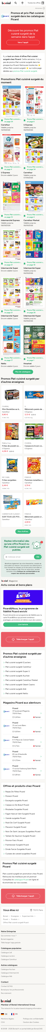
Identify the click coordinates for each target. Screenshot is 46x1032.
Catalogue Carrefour (9, 959)
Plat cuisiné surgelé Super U (17, 671)
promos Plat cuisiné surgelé (25, 71)
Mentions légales (7, 1019)
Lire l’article (23, 624)
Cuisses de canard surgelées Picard (20, 853)
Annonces (38, 8)
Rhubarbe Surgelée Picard (16, 809)
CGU (3, 1022)
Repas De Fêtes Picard (15, 791)
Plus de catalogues (23, 372)
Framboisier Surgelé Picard (17, 845)
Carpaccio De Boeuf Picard (17, 805)
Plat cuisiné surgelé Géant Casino (20, 684)
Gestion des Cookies (31, 1022)
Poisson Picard (11, 796)
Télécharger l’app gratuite (10, 943)
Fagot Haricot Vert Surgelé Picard (20, 814)
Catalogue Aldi (6, 976)
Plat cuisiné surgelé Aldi (15, 689)
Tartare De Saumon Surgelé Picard (20, 836)
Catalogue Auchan (8, 969)
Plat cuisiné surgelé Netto (16, 693)
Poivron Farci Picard (14, 840)
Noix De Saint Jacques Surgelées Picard (22, 831)
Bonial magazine (7, 939)
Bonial (5, 916)
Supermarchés (27, 916)
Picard (5, 919)
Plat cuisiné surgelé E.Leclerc (18, 662)
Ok (37, 557)
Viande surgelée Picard (15, 818)
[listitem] (12, 108)
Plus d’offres (23, 531)
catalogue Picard (21, 879)
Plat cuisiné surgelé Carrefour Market (21, 680)
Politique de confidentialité (33, 1019)
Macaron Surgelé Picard (15, 827)
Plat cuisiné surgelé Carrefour (18, 667)
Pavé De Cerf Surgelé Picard (17, 822)
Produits (14, 919)
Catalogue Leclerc (8, 956)
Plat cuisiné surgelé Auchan (17, 676)
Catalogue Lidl (6, 953)
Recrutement (6, 993)
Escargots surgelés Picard (16, 800)
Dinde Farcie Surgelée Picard (18, 849)
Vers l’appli (23, 42)
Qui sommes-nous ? (8, 936)
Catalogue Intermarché (10, 973)
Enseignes (15, 916)
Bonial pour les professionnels (12, 990)
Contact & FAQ (7, 986)
